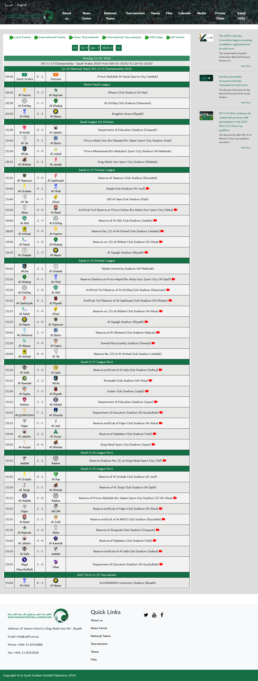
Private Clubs (220, 16)
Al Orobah (24, 191)
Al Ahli (24, 223)
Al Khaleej (55, 105)
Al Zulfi (56, 522)
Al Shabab (24, 255)
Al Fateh (24, 244)
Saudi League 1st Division (97, 121)
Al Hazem (24, 95)
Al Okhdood (24, 335)
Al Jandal (56, 164)
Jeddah (24, 463)
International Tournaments (124, 37)
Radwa (56, 463)
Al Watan (25, 345)
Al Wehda (24, 164)
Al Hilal (24, 116)
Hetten (24, 404)
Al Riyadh (56, 303)
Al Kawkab (55, 543)
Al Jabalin (55, 132)
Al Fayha (55, 345)
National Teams (110, 16)
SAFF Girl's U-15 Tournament (96, 574)
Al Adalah (56, 404)
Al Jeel (55, 425)
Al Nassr (55, 116)
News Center (86, 16)
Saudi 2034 (241, 16)
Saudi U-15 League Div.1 (97, 468)
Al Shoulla (55, 415)
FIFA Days (156, 37)
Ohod (55, 201)
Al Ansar (55, 436)
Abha (24, 212)
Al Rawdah (24, 383)
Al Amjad (24, 447)
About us (66, 16)
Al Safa (24, 372)
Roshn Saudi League (97, 84)
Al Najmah (55, 95)
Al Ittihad (24, 233)
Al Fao (56, 479)
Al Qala (55, 372)
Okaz (56, 567)
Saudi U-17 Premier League (97, 170)
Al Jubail (55, 153)
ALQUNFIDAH (24, 415)
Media (201, 13)
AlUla (24, 153)
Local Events (22, 37)
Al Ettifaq (24, 105)
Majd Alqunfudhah (24, 567)
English (22, 5)
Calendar (184, 13)
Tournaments (135, 13)
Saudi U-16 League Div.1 (97, 452)
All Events (177, 37)
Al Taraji (24, 490)
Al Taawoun (24, 180)
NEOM (55, 511)
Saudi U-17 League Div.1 (97, 362)
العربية (9, 5)
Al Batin (55, 143)
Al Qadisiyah (56, 180)
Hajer (24, 425)
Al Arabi (24, 132)
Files (169, 13)
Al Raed (56, 212)
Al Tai (24, 143)
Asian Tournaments (86, 37)
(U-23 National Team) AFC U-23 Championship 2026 (97, 68)
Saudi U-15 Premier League (97, 260)
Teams (155, 13)
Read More (246, 66)
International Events (52, 37)
